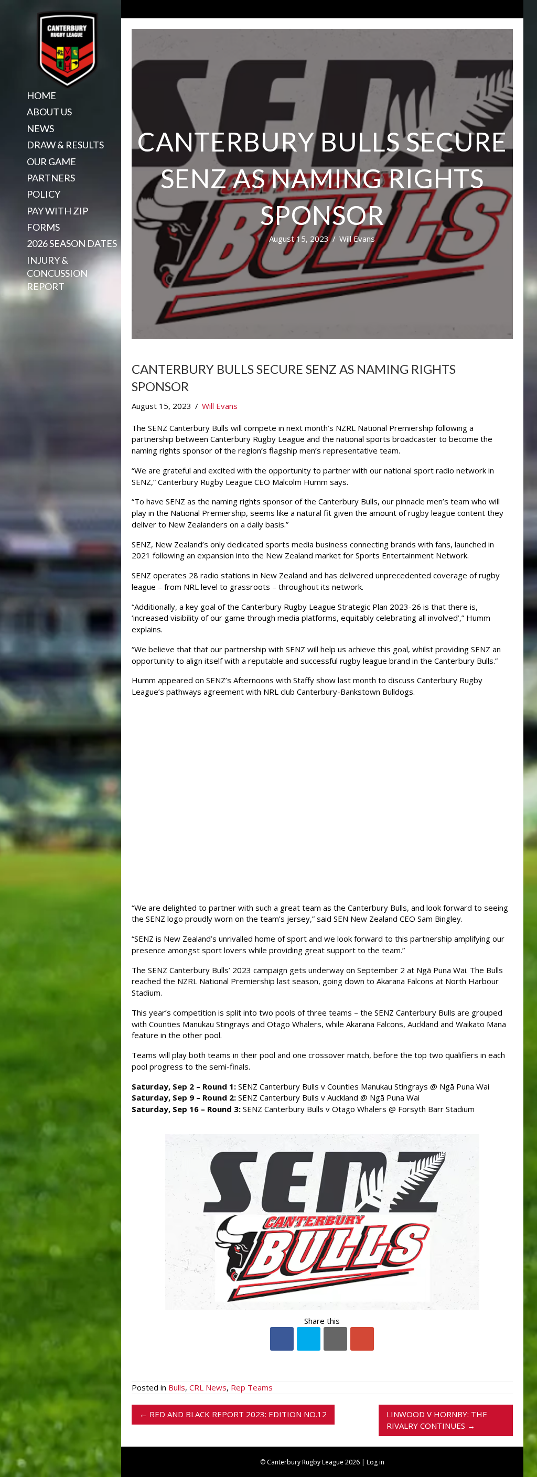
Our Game (51, 161)
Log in (375, 1462)
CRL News (208, 1387)
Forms (43, 227)
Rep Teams (252, 1387)
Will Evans (357, 238)
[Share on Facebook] (282, 1339)
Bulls (176, 1387)
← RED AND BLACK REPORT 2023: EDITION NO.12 (233, 1414)
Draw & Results (65, 144)
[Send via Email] (335, 1339)
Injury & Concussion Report (57, 273)
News (40, 128)
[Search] (23, 304)
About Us (49, 111)
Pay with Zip (57, 211)
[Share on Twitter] (308, 1339)
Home (41, 95)
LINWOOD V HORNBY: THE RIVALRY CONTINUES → (436, 1420)
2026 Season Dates (72, 243)
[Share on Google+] (362, 1339)
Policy (43, 194)
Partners (51, 178)
